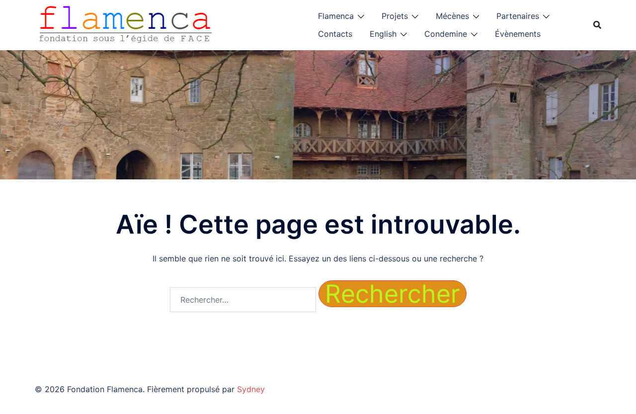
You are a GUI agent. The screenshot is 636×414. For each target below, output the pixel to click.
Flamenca (336, 16)
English (383, 34)
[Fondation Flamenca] (126, 24)
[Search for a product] (597, 25)
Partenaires (517, 16)
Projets (395, 16)
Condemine (445, 34)
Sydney (251, 389)
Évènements (518, 34)
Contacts (335, 34)
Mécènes (452, 16)
